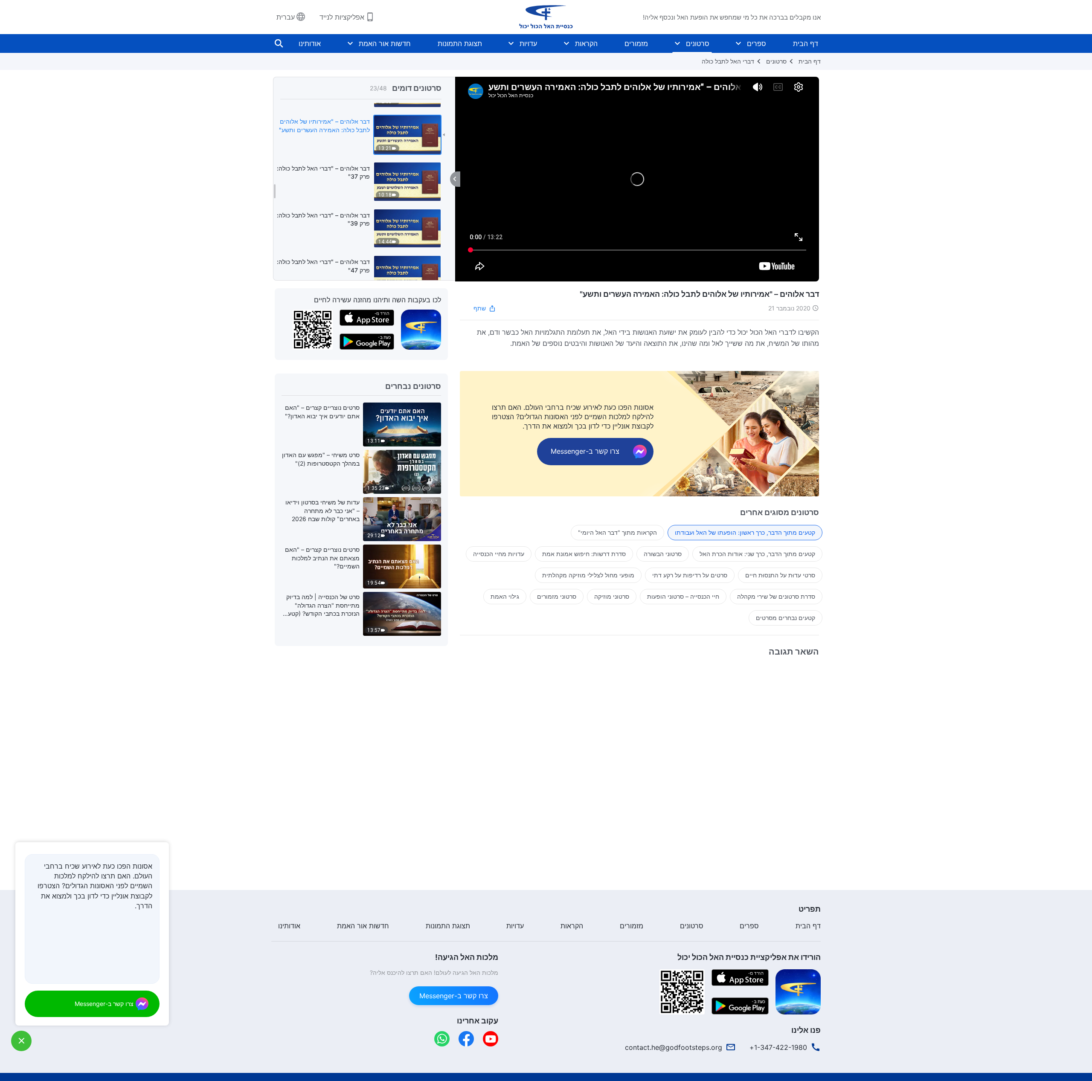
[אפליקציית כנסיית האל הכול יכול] (421, 329)
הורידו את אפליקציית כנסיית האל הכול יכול (749, 957)
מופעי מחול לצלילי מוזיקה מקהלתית (588, 575)
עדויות (528, 43)
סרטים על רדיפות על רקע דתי (689, 575)
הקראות (586, 43)
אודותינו (310, 43)
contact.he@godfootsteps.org (673, 1047)
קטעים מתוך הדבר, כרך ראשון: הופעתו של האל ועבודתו (745, 532)
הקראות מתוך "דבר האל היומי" (617, 532)
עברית (285, 17)
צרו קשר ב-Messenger (453, 995)
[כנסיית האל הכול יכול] (546, 17)
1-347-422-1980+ (778, 1047)
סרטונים (697, 43)
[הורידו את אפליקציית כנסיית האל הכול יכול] (798, 991)
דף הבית (805, 43)
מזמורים (636, 43)
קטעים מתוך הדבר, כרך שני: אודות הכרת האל (757, 553)
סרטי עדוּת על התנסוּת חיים (780, 575)
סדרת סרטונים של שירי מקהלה (776, 596)
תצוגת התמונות (460, 43)
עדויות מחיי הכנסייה (498, 553)
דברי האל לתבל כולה (728, 61)
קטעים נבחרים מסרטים (785, 617)
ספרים (756, 43)
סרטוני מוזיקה (611, 596)
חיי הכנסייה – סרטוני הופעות (683, 596)
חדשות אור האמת (385, 43)
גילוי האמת (505, 596)
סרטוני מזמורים (556, 596)
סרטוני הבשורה (663, 553)
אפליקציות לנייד (341, 17)
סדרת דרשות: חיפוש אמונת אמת (584, 553)
